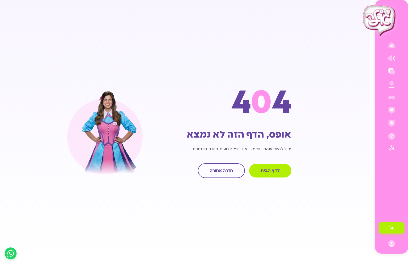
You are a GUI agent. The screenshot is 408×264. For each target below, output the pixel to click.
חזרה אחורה (221, 170)
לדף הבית (270, 170)
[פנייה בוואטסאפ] (11, 253)
